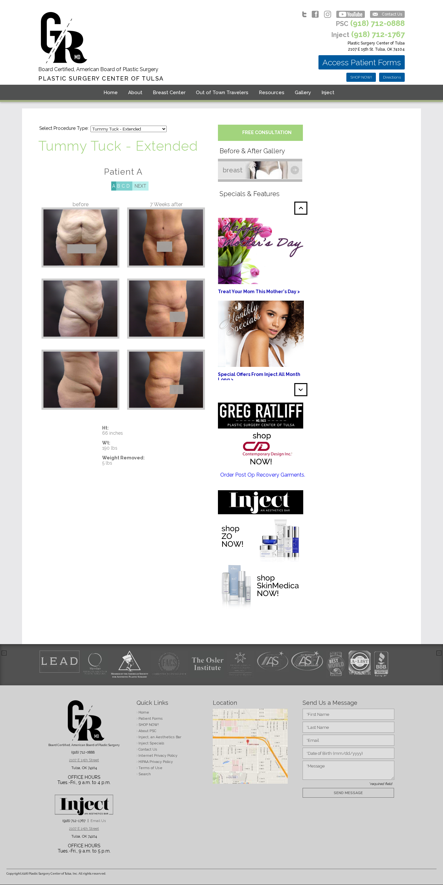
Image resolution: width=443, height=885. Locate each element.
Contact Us (392, 14)
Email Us (98, 821)
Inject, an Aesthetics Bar (159, 737)
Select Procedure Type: (64, 128)
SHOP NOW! (361, 77)
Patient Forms (150, 719)
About (135, 92)
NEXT (140, 186)
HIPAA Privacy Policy (155, 762)
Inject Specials (151, 743)
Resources (271, 92)
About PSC (147, 731)
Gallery (303, 92)
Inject (327, 92)
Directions (392, 77)
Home (110, 92)
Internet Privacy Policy (157, 756)
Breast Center (169, 92)
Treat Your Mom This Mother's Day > (259, 291)
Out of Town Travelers (222, 92)
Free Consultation (267, 132)
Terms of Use (150, 768)
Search (144, 774)
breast (233, 170)
